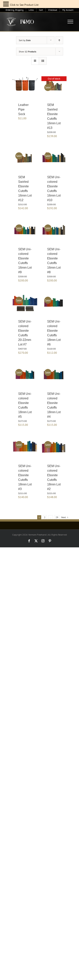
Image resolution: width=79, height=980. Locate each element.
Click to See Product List (24, 5)
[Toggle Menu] (70, 21)
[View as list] (42, 61)
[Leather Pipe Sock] (25, 85)
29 (57, 517)
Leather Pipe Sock (23, 109)
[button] (6, 4)
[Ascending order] (59, 40)
